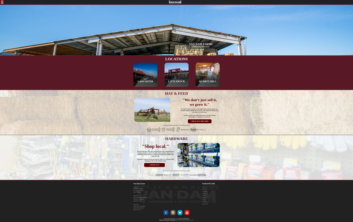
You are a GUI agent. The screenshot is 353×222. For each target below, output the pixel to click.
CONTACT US (205, 197)
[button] (2, 2)
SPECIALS (204, 199)
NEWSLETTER (205, 204)
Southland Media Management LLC (185, 220)
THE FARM (204, 195)
